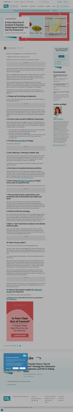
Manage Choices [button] (8, 368)
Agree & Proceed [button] (22, 368)
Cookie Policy (19, 365)
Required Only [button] (15, 368)
